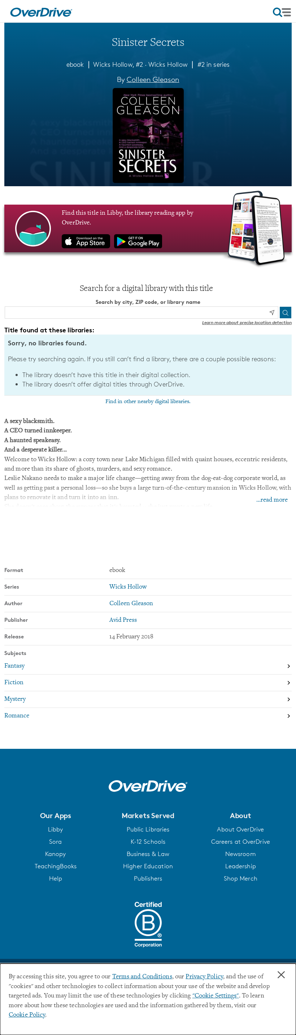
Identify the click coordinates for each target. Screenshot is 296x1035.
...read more (272, 500)
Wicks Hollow (168, 64)
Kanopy (55, 853)
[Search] (285, 312)
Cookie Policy (27, 1015)
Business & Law (148, 853)
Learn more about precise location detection (247, 322)
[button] (55, 815)
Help (55, 878)
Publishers (148, 878)
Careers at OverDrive (240, 841)
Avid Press (123, 620)
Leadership (240, 866)
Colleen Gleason (153, 79)
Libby (55, 829)
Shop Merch (240, 878)
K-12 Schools (148, 841)
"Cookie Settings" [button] (215, 996)
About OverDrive (240, 829)
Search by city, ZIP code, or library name (148, 301)
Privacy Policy (204, 977)
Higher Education (148, 866)
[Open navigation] (282, 12)
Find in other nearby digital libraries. (148, 402)
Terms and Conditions (142, 977)
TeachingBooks (56, 866)
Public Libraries (148, 829)
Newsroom (240, 853)
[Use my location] (272, 312)
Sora (55, 841)
